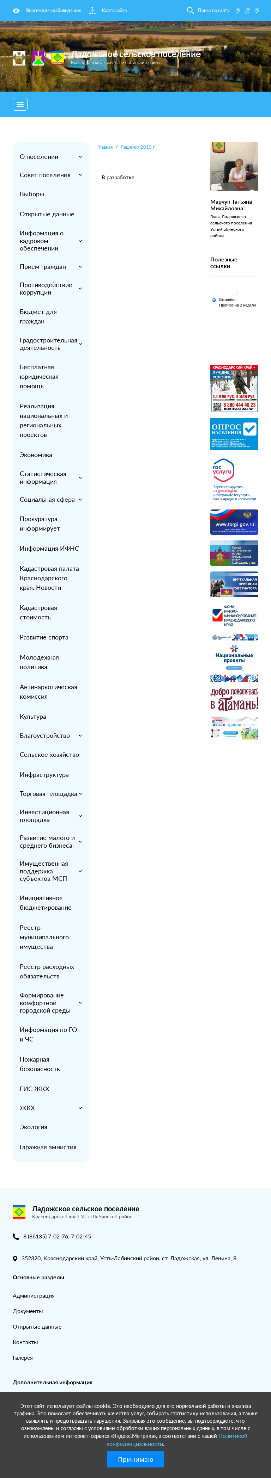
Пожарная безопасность (40, 1063)
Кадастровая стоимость (38, 612)
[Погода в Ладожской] (234, 291)
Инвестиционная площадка (44, 815)
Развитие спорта (44, 637)
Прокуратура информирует (40, 523)
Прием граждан (43, 266)
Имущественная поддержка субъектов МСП (44, 870)
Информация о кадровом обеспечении (42, 240)
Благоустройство (45, 735)
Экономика (36, 454)
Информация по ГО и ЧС (48, 1034)
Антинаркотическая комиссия (48, 691)
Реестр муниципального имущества (44, 936)
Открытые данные (47, 214)
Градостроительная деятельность (48, 344)
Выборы (32, 194)
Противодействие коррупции (46, 288)
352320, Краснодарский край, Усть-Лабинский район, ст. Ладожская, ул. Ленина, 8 (129, 1258)
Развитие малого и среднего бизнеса (47, 841)
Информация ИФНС (49, 548)
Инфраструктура (44, 774)
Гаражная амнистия (48, 1147)
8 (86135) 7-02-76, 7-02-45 (57, 1236)
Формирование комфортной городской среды (45, 1002)
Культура (33, 716)
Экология (33, 1127)
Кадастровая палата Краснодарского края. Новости (49, 577)
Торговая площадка (48, 793)
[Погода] (223, 299)
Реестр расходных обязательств (47, 971)
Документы (28, 1310)
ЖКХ (27, 1108)
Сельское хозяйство (49, 754)
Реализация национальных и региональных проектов (44, 420)
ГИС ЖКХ (34, 1089)
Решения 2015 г (138, 147)
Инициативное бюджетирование (46, 902)
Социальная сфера (47, 499)
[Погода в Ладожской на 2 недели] (238, 305)
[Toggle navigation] (20, 104)
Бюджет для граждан (38, 316)
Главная (105, 147)
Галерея (23, 1357)
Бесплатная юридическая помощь (39, 376)
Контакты (25, 1341)
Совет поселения (45, 175)
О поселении (39, 156)
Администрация (34, 1295)
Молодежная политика (39, 661)
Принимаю (135, 1459)
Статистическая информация (43, 477)
